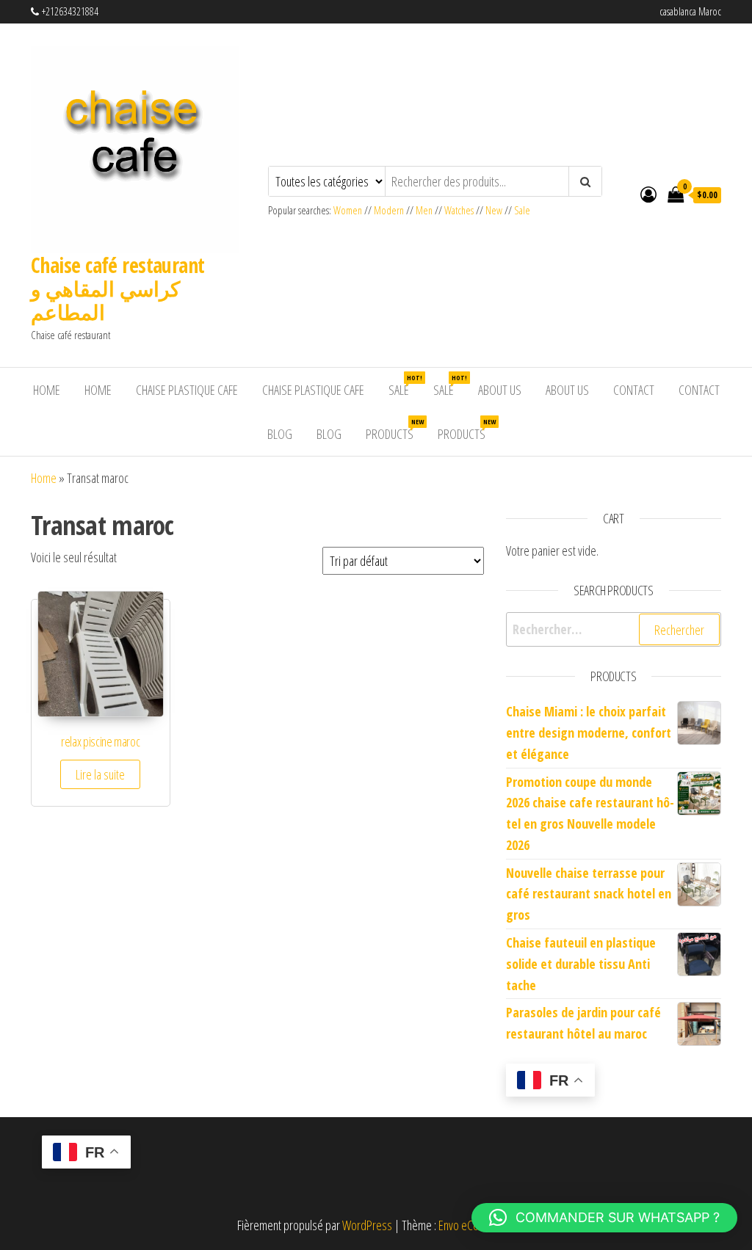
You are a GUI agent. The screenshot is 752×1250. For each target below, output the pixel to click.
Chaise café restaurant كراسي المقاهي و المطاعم (118, 288)
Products (395, 430)
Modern (389, 210)
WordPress (367, 1225)
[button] (604, 1217)
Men (424, 210)
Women (348, 210)
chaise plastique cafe (187, 390)
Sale (522, 210)
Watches (459, 210)
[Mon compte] (648, 194)
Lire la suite (100, 774)
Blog (279, 434)
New (493, 210)
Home (46, 390)
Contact (633, 390)
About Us (499, 390)
